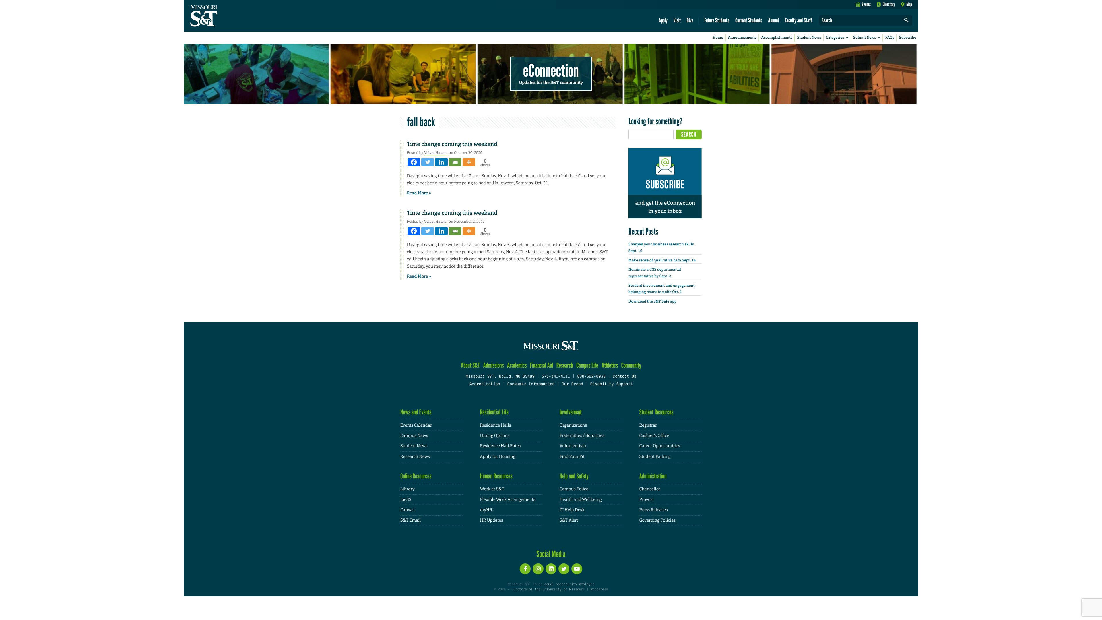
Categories (835, 37)
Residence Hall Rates (500, 446)
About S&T (470, 365)
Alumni (773, 20)
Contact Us (625, 377)
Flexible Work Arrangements (508, 499)
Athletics (610, 365)
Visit (677, 20)
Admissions (493, 365)
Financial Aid (541, 365)
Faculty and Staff (798, 20)
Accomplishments (776, 37)
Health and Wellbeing (581, 499)
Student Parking (655, 456)
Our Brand (572, 384)
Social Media (550, 554)
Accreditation (484, 384)
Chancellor (649, 489)
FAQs (889, 37)
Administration (653, 476)
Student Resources (656, 412)
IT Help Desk (572, 510)
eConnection (551, 70)
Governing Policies (657, 520)
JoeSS (405, 499)
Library (407, 489)
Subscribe (907, 37)
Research (564, 365)
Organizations (573, 425)
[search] (906, 21)
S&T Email (410, 520)
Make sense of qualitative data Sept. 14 (662, 260)
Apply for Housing (497, 456)
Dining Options (494, 435)
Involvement (571, 412)
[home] (222, 16)
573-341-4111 (556, 377)
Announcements (742, 37)
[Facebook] (414, 162)
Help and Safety (574, 476)
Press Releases (653, 510)
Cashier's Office (654, 435)
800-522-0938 (591, 377)
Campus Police (574, 489)
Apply (663, 20)
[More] (469, 162)
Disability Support (611, 384)
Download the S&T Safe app (652, 301)
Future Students (716, 20)
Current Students (748, 20)
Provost (646, 499)
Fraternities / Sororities (582, 435)
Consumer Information (530, 384)
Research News (415, 456)
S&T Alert (569, 520)
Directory (889, 4)
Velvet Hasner (436, 152)
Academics (517, 365)
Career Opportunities (659, 446)
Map (909, 4)
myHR (486, 510)
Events (866, 4)
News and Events (415, 412)
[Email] (455, 162)
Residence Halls (495, 425)
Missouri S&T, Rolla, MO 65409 (500, 377)
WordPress (599, 589)
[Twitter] (427, 162)
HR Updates (491, 520)
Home (718, 37)
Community (631, 365)
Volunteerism (573, 446)
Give (690, 20)
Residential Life (494, 412)
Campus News (414, 435)
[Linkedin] (441, 162)
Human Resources (496, 476)
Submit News (864, 37)
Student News (809, 37)
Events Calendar (416, 425)
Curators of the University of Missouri (548, 589)
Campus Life (587, 365)
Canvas (407, 510)
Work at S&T (492, 489)
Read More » (419, 193)
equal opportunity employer (569, 584)
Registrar (648, 425)
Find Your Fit (572, 456)
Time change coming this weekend (452, 144)
